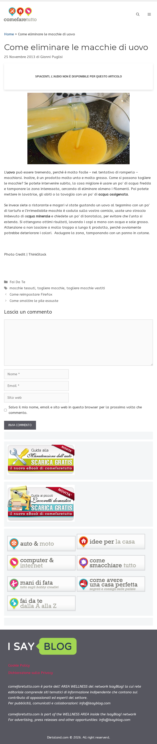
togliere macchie (50, 288)
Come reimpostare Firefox (31, 294)
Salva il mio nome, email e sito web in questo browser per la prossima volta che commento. (75, 410)
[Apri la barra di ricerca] (138, 14)
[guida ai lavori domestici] (41, 520)
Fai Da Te (17, 282)
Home (9, 34)
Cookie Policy (19, 665)
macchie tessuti (22, 288)
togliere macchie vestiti (85, 288)
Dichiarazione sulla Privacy (30, 673)
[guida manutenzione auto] (41, 474)
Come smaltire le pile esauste (34, 301)
